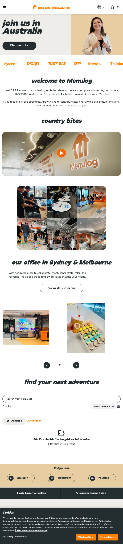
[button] (119, 407)
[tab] (59, 364)
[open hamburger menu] (4, 7)
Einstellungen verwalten (31, 493)
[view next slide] (76, 365)
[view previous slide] (47, 365)
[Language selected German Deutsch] (101, 7)
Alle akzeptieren (86, 537)
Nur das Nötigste (108, 537)
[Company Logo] (51, 7)
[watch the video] (61, 154)
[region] (61, 526)
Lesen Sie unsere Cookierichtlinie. (31, 531)
